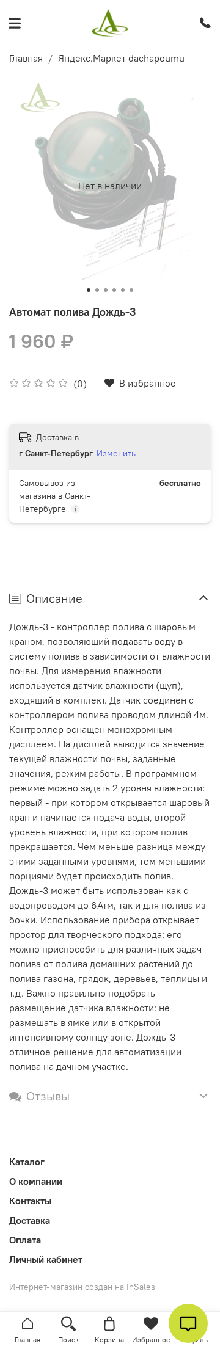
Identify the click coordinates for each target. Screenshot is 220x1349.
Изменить (116, 453)
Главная (26, 58)
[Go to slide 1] (88, 290)
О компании (35, 1181)
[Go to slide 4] (114, 290)
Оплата (25, 1240)
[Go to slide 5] (123, 290)
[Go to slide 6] (131, 290)
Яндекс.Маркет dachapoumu (121, 58)
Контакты (30, 1200)
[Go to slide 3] (106, 290)
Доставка (29, 1220)
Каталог (27, 1161)
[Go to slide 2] (97, 290)
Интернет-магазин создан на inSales (82, 1286)
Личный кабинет (45, 1259)
